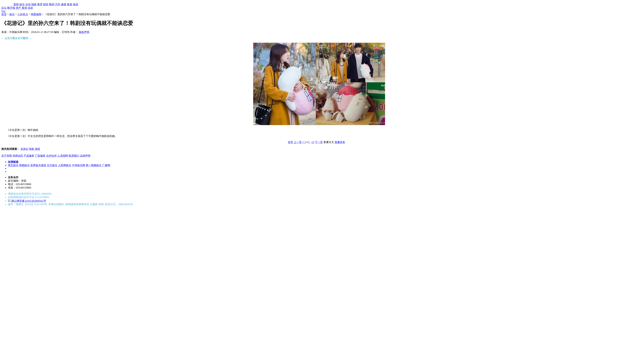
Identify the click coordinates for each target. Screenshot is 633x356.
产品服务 (29, 155)
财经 (45, 4)
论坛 (4, 7)
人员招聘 (62, 155)
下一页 (319, 142)
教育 (40, 4)
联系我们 (74, 155)
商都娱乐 (24, 165)
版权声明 (84, 32)
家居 (69, 4)
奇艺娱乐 (13, 165)
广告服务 (40, 155)
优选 (30, 7)
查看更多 (340, 142)
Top (3, 11)
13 (313, 142)
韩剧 (31, 149)
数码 (51, 4)
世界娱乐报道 (38, 165)
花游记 (24, 149)
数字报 (11, 7)
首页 (4, 14)
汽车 (57, 4)
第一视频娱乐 (94, 165)
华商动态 (18, 155)
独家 (34, 4)
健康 (63, 4)
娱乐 (22, 4)
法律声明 (85, 155)
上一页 (298, 142)
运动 (28, 4)
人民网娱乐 (64, 165)
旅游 (75, 4)
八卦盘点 (22, 14)
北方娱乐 (52, 165)
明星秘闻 (36, 14)
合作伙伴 (51, 155)
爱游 (24, 7)
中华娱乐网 (78, 165)
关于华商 (6, 155)
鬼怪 (37, 149)
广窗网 (106, 165)
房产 (18, 7)
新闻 (16, 4)
